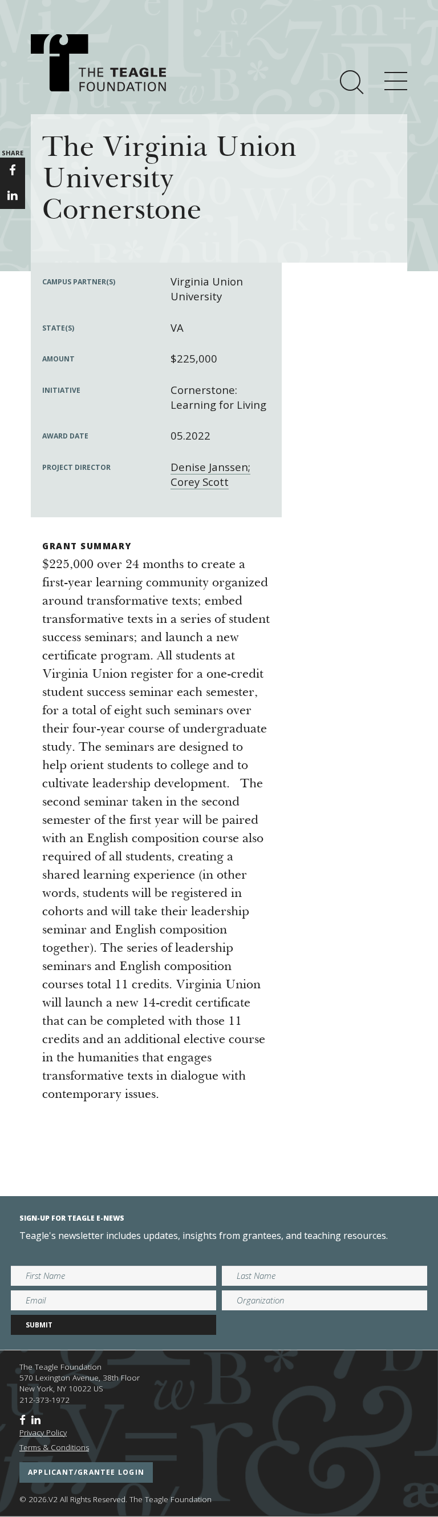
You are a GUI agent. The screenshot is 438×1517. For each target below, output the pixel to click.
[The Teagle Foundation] (98, 62)
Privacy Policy (43, 1432)
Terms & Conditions (54, 1447)
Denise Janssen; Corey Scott (210, 474)
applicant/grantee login (86, 1472)
